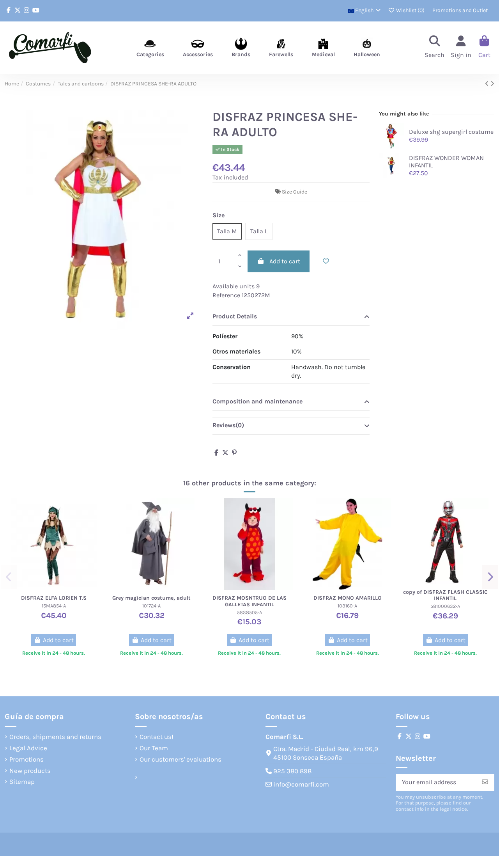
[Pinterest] (234, 452)
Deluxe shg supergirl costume (451, 131)
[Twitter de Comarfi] (17, 10)
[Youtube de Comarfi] (36, 10)
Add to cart (284, 261)
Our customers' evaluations (180, 759)
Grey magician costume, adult (151, 598)
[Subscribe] (485, 782)
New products (30, 770)
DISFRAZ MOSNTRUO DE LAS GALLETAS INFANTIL (249, 601)
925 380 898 (292, 771)
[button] (9, 577)
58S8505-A (249, 612)
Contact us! (156, 737)
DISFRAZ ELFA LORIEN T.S (54, 598)
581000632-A (445, 606)
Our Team (154, 748)
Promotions (26, 759)
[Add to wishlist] (325, 261)
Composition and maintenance (257, 401)
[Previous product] (487, 83)
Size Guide (294, 191)
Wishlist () (410, 10)
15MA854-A (54, 606)
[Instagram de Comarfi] (26, 10)
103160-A (347, 606)
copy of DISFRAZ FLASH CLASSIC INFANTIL (445, 595)
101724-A (151, 606)
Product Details (234, 316)
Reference (226, 295)
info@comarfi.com (301, 784)
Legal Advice (28, 748)
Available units (233, 286)
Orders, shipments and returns (55, 737)
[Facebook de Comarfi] (8, 10)
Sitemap (22, 781)
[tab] (291, 317)
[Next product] (492, 83)
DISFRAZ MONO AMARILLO (347, 598)
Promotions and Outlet (460, 10)
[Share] (216, 452)
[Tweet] (225, 452)
